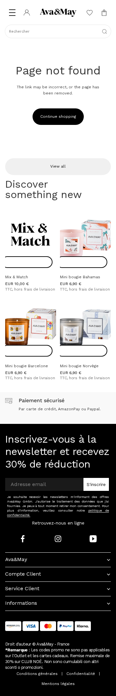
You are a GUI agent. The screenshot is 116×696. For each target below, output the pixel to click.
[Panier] (104, 13)
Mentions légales (58, 683)
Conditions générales (37, 673)
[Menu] (12, 13)
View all (58, 166)
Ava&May (16, 559)
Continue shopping (58, 116)
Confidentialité (80, 673)
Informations (21, 603)
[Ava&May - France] (58, 13)
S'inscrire (96, 484)
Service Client (22, 588)
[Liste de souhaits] (89, 13)
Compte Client (23, 574)
